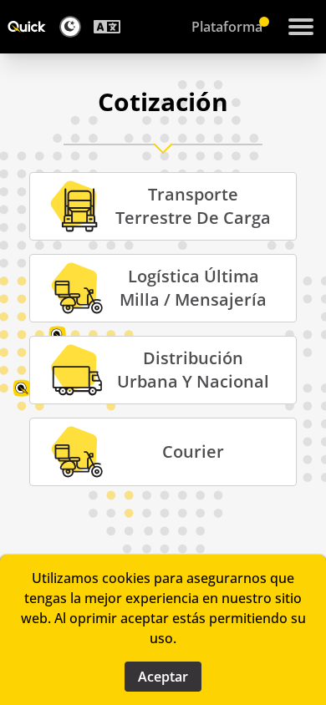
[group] (163, 329)
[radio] (163, 206)
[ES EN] (112, 27)
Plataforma (226, 27)
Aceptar (163, 676)
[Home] (27, 27)
